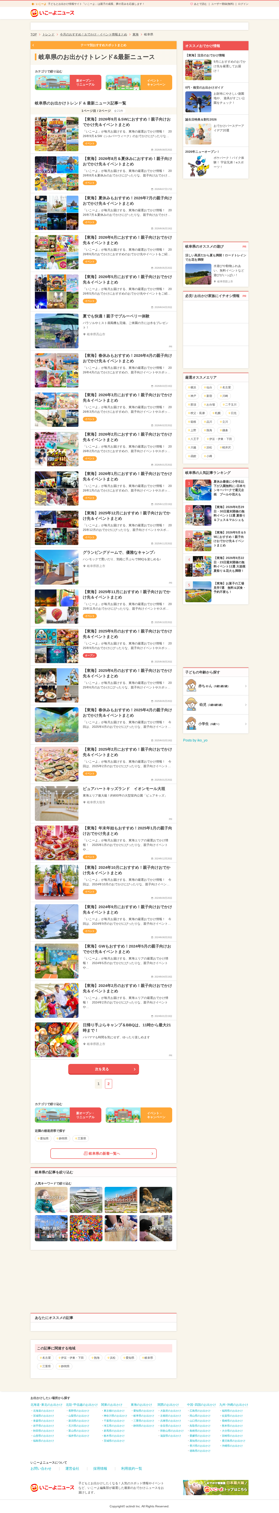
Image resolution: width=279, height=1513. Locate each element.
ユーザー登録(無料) (222, 3)
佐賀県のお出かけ (232, 1415)
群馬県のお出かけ (114, 1430)
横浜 (193, 387)
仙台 (209, 387)
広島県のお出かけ (200, 1410)
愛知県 (130, 1357)
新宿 (209, 396)
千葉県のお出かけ (114, 1420)
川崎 (225, 396)
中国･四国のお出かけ (201, 1404)
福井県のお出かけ (78, 1435)
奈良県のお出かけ (170, 1425)
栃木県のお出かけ (114, 1435)
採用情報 (100, 1468)
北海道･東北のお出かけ (47, 1404)
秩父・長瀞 (198, 413)
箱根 (193, 421)
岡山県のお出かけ (200, 1415)
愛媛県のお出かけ (200, 1435)
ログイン (243, 3)
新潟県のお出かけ (78, 1420)
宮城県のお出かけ (43, 1415)
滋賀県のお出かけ (170, 1435)
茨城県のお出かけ (114, 1440)
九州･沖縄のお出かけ (233, 1404)
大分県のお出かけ (232, 1430)
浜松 (113, 1357)
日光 (233, 413)
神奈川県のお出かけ (115, 1415)
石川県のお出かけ (78, 1425)
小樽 (209, 456)
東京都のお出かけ (114, 1410)
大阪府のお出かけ (170, 1410)
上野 (193, 430)
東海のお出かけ (141, 1404)
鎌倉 (225, 430)
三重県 (46, 1366)
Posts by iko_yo (195, 740)
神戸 (193, 396)
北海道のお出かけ (43, 1410)
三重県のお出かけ (143, 1420)
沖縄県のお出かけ (232, 1445)
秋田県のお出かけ (43, 1430)
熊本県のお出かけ (232, 1425)
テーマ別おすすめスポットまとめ (103, 45)
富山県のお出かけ (78, 1430)
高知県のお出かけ (200, 1440)
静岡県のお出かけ (143, 1425)
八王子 (195, 439)
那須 (193, 404)
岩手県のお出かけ (43, 1425)
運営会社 (72, 1468)
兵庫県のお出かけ (170, 1420)
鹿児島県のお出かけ (233, 1440)
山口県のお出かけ (200, 1420)
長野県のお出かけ (78, 1410)
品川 (209, 421)
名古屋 (46, 1357)
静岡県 (65, 1366)
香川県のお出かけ (200, 1445)
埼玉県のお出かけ (114, 1425)
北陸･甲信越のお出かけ (82, 1404)
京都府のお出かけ (170, 1415)
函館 (193, 456)
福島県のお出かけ (43, 1440)
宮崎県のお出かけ (232, 1435)
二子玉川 (230, 404)
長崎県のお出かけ (232, 1420)
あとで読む (200, 3)
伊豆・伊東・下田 (72, 1357)
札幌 (218, 413)
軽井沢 (226, 447)
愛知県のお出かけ (143, 1410)
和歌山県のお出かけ (172, 1430)
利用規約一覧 (131, 1468)
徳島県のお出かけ (200, 1450)
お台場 (210, 404)
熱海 (97, 1357)
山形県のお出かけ (43, 1435)
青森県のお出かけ (43, 1420)
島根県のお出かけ (200, 1430)
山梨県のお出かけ (78, 1415)
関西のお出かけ (168, 1404)
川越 (193, 447)
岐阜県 (149, 1357)
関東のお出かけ (111, 1404)
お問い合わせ (41, 1468)
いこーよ (41, 3)
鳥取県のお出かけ (200, 1425)
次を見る (102, 1069)
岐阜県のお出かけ (143, 1415)
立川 (225, 421)
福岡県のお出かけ (232, 1410)
